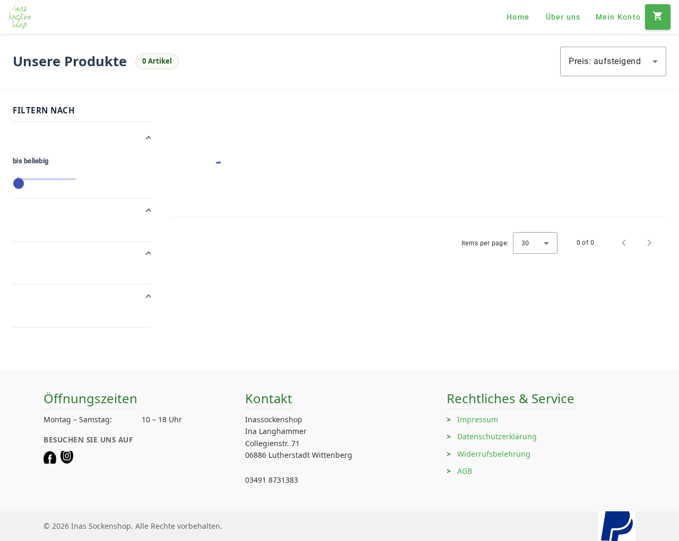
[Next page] (649, 242)
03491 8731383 (271, 480)
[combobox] (613, 61)
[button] (82, 139)
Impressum (477, 419)
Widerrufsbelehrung (493, 454)
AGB (464, 471)
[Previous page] (624, 242)
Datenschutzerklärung (497, 436)
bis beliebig (30, 161)
